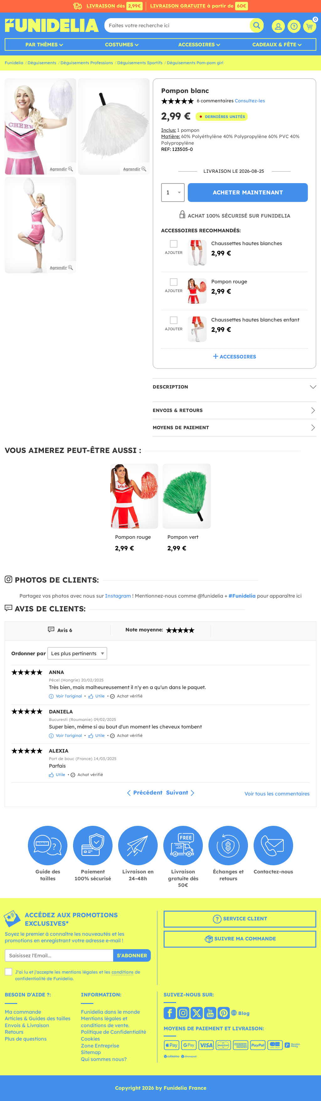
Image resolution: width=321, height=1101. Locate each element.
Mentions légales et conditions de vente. (105, 1021)
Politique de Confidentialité (113, 1032)
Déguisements (42, 62)
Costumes (119, 44)
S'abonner (132, 955)
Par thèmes (41, 44)
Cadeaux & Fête (274, 44)
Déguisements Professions (87, 62)
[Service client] (294, 26)
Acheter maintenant (248, 192)
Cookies (90, 1039)
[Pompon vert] (187, 496)
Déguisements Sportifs (139, 62)
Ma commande (23, 1012)
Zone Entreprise (100, 1045)
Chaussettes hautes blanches (246, 243)
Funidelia (14, 62)
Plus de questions (26, 1039)
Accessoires (196, 44)
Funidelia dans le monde (110, 1012)
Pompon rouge (229, 281)
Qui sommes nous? (104, 1059)
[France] (170, 1014)
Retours (14, 1032)
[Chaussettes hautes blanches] (197, 252)
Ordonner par (28, 653)
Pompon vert (182, 537)
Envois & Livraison (27, 1025)
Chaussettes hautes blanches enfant (255, 319)
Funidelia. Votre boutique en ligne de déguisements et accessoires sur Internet (52, 25)
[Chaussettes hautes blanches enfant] (197, 329)
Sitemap (91, 1052)
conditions (123, 972)
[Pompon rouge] (197, 291)
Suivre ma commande (244, 938)
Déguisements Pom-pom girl (195, 62)
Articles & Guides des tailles (38, 1018)
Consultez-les (250, 101)
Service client (244, 918)
